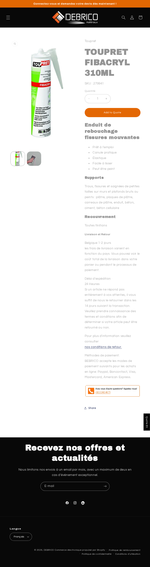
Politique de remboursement (124, 550)
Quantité (90, 91)
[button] (8, 17)
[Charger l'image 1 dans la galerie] (18, 158)
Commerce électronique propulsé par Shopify (80, 550)
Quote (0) (147, 422)
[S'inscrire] (105, 486)
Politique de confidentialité (97, 554)
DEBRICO (49, 550)
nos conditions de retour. (103, 347)
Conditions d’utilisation (127, 554)
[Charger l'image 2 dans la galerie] (34, 158)
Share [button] (92, 408)
